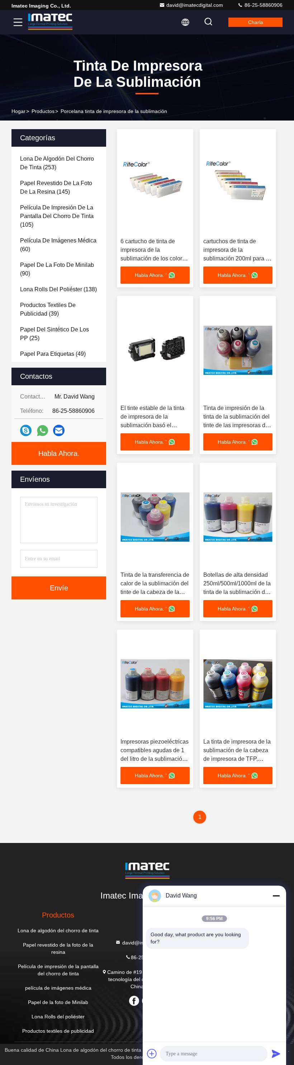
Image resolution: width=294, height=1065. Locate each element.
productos (43, 111)
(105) (57, 216)
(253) (57, 163)
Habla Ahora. (59, 453)
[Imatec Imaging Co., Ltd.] (49, 22)
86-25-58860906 (263, 5)
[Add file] (152, 1053)
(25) (54, 333)
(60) (58, 244)
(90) (57, 269)
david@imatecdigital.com (194, 5)
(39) (48, 309)
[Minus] (276, 895)
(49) (53, 354)
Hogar (18, 111)
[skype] (25, 430)
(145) (56, 187)
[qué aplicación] (42, 430)
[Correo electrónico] (58, 430)
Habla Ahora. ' (151, 275)
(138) (58, 289)
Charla (255, 22)
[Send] (276, 1053)
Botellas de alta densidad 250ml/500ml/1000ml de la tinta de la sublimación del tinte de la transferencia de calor (237, 592)
